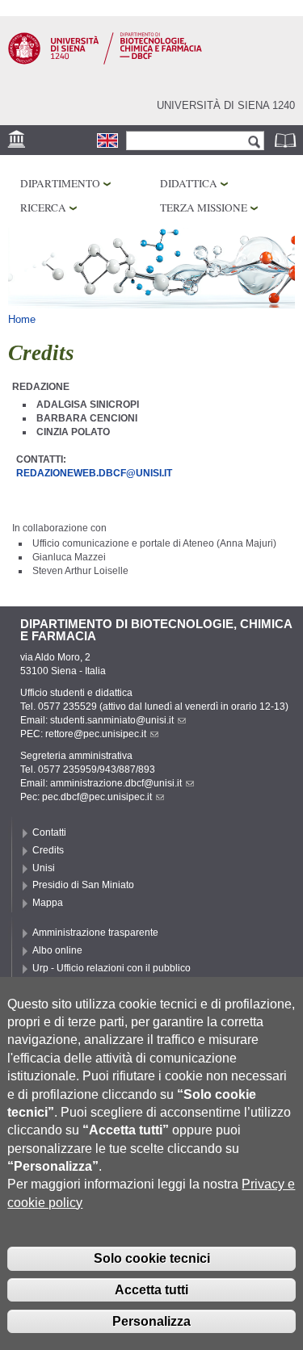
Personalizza (151, 1321)
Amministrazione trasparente (95, 932)
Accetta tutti (151, 1290)
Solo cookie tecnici (152, 1258)
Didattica (188, 183)
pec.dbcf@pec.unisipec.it (97, 797)
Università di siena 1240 (226, 105)
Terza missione (203, 207)
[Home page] (105, 61)
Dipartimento (60, 183)
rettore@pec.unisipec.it (95, 734)
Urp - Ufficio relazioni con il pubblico (111, 968)
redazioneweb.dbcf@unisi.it (94, 473)
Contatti (49, 832)
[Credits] (107, 140)
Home (22, 319)
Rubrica (287, 140)
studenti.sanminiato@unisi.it (112, 720)
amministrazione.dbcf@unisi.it (116, 783)
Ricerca (43, 207)
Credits (48, 850)
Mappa (47, 902)
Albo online (57, 950)
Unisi (43, 868)
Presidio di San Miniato (83, 885)
